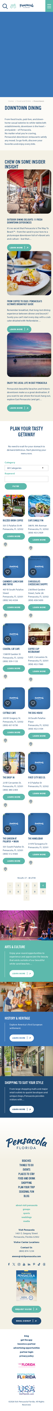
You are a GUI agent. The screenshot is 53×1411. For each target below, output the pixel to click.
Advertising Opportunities (26, 1347)
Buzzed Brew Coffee (13, 520)
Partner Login (26, 1351)
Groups (26, 1209)
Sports (26, 1213)
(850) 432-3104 (35, 728)
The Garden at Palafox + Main (10, 840)
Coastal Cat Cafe (11, 648)
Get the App (26, 1339)
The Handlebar (35, 838)
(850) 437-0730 (10, 725)
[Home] (26, 6)
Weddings (26, 1217)
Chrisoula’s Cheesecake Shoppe (38, 583)
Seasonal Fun (26, 1191)
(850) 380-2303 (10, 789)
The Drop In (8, 777)
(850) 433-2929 (35, 532)
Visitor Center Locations (26, 1242)
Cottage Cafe (9, 712)
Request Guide (23, 1309)
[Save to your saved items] (8, 511)
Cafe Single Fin (35, 520)
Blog (26, 1196)
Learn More (13, 536)
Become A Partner (27, 1343)
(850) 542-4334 (10, 600)
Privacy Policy (26, 1355)
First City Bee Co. (37, 777)
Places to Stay (26, 1174)
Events (26, 1169)
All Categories (14, 468)
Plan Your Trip (26, 1187)
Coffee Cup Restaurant (34, 650)
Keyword (10, 473)
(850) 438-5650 (35, 600)
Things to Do (26, 1165)
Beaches (26, 1161)
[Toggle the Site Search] (5, 6)
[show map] (5, 544)
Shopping (26, 1183)
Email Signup (23, 1320)
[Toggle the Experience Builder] (13, 5)
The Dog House (35, 712)
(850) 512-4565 (10, 853)
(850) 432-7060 (35, 664)
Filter (16, 486)
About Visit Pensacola (26, 1205)
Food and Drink (26, 1178)
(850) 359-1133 (10, 661)
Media (26, 1221)
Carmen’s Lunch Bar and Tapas (13, 583)
